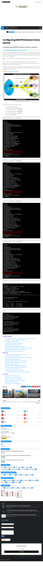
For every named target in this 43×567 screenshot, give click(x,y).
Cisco (6, 36)
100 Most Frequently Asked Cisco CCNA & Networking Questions (18, 505)
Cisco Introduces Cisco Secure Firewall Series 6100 (33, 396)
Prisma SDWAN (27, 467)
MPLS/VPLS (34, 480)
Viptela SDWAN (31, 469)
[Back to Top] (41, 560)
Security (19, 36)
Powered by (19, 556)
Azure (16, 487)
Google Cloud (28, 487)
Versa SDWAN (23, 469)
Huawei (24, 474)
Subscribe (21, 551)
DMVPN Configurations (14, 36)
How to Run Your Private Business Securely (7, 396)
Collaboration (9, 480)
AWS (2, 487)
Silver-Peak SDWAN (4, 469)
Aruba (8, 474)
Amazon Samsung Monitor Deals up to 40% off (15, 50)
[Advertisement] (21, 17)
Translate (10, 429)
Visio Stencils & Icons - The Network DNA (13, 383)
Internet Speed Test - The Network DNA (12, 375)
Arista (2, 474)
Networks (3, 482)
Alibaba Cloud (9, 487)
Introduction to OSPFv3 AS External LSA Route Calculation (16, 354)
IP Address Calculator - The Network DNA (13, 377)
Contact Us (3, 446)
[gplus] (40, 2)
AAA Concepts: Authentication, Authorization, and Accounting (19, 394)
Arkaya (2, 467)
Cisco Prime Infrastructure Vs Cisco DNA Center (15, 460)
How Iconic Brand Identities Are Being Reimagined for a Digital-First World (24, 32)
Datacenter (18, 480)
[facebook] (34, 2)
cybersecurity (5, 393)
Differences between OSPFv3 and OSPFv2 (13, 356)
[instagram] (39, 2)
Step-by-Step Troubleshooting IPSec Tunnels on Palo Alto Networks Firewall (20, 514)
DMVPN (8, 36)
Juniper (29, 474)
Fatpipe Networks (10, 467)
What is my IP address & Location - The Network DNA (15, 380)
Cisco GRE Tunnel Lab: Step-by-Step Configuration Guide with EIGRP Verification (21, 510)
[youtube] (37, 2)
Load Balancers (26, 480)
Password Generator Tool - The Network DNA (13, 378)
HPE (18, 474)
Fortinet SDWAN (18, 467)
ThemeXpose (7, 559)
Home (4, 36)
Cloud (2, 480)
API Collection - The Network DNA (11, 382)
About (2, 444)
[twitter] (36, 2)
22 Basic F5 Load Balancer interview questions (14, 451)
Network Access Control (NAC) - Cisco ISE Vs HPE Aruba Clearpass (18, 455)
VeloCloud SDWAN (14, 469)
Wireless (16, 482)
